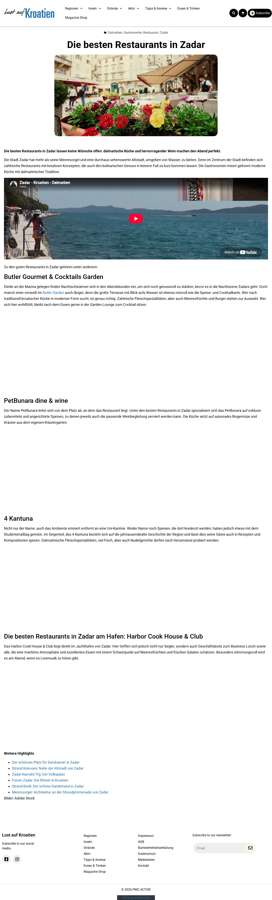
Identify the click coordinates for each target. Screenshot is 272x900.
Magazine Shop (76, 18)
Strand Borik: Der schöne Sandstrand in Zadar (48, 786)
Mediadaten (146, 860)
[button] (233, 13)
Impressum (146, 836)
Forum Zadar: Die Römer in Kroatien (40, 780)
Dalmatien (115, 32)
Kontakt (143, 866)
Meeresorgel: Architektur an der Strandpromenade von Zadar (60, 792)
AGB (141, 842)
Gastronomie (133, 32)
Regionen (71, 8)
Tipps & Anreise (156, 8)
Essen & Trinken (188, 8)
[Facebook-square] (6, 859)
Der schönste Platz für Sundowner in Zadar (45, 762)
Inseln (92, 8)
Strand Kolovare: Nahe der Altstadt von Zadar (47, 768)
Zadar (164, 32)
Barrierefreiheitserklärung (155, 848)
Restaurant (151, 32)
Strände (112, 8)
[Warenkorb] (243, 13)
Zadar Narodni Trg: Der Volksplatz (38, 774)
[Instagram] (17, 859)
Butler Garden (53, 293)
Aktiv (131, 8)
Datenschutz (147, 854)
